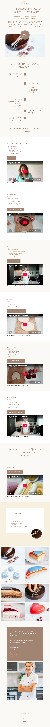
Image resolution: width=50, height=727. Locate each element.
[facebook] (24, 722)
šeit (20, 76)
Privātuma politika (25, 717)
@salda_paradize (13, 654)
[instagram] (26, 722)
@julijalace (12, 656)
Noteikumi (25, 718)
